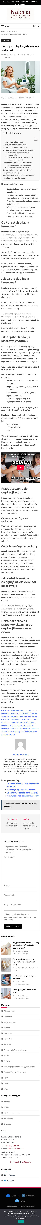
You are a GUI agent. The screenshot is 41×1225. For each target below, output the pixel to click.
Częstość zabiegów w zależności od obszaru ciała (19, 154)
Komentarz (9, 857)
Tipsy (6, 1078)
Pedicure (7, 1044)
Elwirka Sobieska (9, 54)
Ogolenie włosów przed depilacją (19, 167)
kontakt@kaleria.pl (16, 1148)
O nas (17, 4)
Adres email (9, 895)
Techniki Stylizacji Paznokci (15, 1072)
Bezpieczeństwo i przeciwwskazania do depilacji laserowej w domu (19, 176)
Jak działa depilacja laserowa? (16, 147)
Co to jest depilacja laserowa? (15, 145)
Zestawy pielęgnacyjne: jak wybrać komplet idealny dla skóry (24, 961)
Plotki (6, 1055)
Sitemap (7, 1124)
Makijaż (7, 1028)
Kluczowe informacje (15, 142)
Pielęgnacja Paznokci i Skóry (15, 1050)
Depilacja (6, 41)
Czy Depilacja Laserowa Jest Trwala (22, 716)
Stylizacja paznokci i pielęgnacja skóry (19, 1066)
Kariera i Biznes (10, 1022)
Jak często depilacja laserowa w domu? (19, 150)
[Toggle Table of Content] (34, 139)
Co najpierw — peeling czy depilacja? (22, 793)
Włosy (6, 1089)
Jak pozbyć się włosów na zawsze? (21, 790)
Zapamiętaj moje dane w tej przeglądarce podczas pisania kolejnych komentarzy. (20, 917)
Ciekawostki (9, 1011)
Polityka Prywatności (22, 1)
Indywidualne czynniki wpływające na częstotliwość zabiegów (20, 159)
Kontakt (23, 4)
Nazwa (7, 885)
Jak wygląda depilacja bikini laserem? (23, 796)
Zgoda (21, 1222)
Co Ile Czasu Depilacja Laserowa (15, 719)
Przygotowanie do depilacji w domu (18, 162)
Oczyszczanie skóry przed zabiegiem (20, 165)
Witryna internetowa (12, 904)
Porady (7, 1061)
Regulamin (34, 1)
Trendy (6, 1083)
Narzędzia (8, 1039)
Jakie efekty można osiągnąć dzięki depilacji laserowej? (17, 171)
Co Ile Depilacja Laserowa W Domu (16, 710)
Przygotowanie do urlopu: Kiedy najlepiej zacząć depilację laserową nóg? (26, 945)
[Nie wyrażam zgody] (38, 1217)
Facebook (14, 1162)
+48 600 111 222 (12, 1146)
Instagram (26, 1162)
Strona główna (8, 1)
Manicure (8, 1033)
